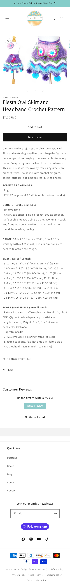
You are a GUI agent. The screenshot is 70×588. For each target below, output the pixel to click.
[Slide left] (27, 91)
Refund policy (57, 569)
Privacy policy (18, 575)
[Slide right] (43, 91)
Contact (11, 490)
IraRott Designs (21, 569)
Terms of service (35, 575)
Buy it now (35, 137)
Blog (9, 474)
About (10, 482)
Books (10, 466)
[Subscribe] (55, 513)
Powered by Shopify (38, 569)
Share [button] (10, 370)
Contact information (36, 580)
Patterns (12, 457)
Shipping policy (54, 575)
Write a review (35, 405)
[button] (7, 18)
